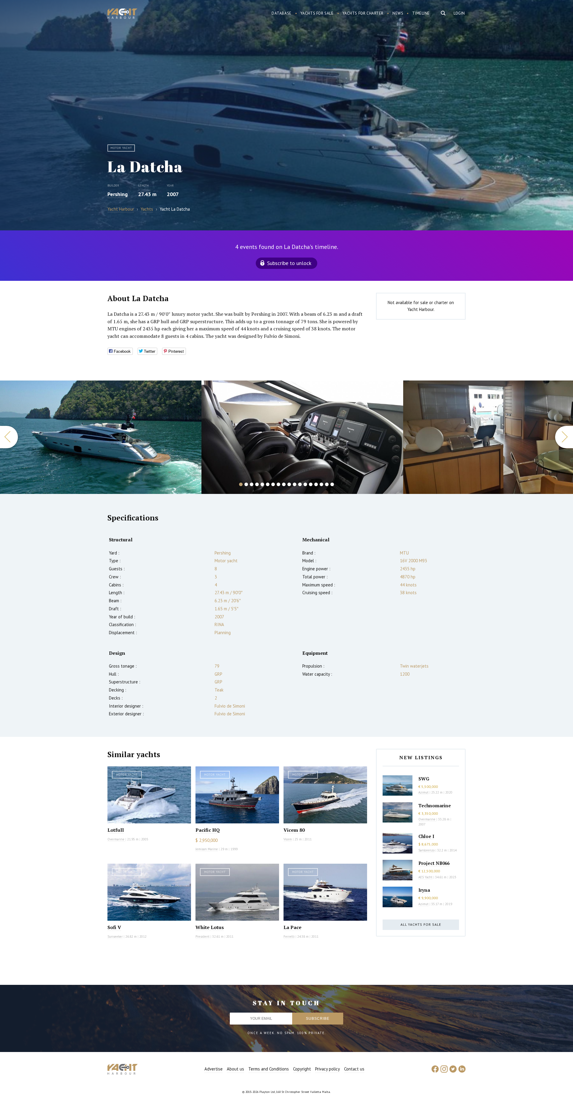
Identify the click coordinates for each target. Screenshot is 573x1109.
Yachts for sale (317, 13)
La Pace (292, 927)
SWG (423, 779)
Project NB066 (433, 863)
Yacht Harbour (122, 14)
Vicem (288, 839)
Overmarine (116, 839)
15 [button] (316, 484)
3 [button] (251, 484)
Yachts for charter (363, 13)
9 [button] (284, 484)
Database (282, 13)
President (202, 936)
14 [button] (310, 484)
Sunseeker (115, 936)
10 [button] (289, 484)
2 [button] (246, 484)
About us (235, 1069)
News (397, 13)
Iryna (424, 890)
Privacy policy (327, 1069)
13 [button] (305, 484)
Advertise (213, 1069)
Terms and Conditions (268, 1069)
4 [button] (257, 484)
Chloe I (426, 836)
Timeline (421, 13)
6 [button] (267, 484)
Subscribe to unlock (289, 263)
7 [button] (273, 484)
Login (459, 13)
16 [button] (321, 484)
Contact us (354, 1069)
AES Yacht (425, 877)
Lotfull (115, 830)
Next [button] (564, 437)
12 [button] (300, 484)
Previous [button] (9, 437)
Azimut (423, 792)
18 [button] (332, 484)
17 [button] (327, 484)
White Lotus (209, 927)
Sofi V (114, 927)
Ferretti (289, 936)
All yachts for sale (421, 924)
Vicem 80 (294, 830)
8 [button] (278, 484)
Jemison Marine (206, 849)
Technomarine (434, 805)
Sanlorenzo (426, 850)
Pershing (117, 194)
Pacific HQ (207, 830)
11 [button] (294, 484)
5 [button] (262, 484)
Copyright (302, 1069)
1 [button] (241, 484)
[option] (101, 437)
